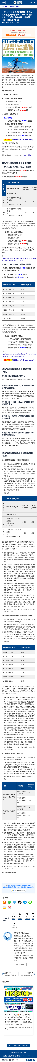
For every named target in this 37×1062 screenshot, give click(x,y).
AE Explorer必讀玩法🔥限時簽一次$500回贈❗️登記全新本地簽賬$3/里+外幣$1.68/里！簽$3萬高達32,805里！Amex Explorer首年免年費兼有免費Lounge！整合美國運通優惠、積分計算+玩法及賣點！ (18, 1019)
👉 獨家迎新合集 (11, 35)
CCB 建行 (4, 6)
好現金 (24, 155)
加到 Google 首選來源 (19, 890)
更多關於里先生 (20, 964)
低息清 (29, 155)
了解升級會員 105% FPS (24, 35)
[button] (2, 1009)
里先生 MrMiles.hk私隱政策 (18, 1052)
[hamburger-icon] (4, 2)
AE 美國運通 (10, 1027)
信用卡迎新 (18, 1027)
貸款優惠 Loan (13, 6)
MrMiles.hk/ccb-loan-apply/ (23, 140)
